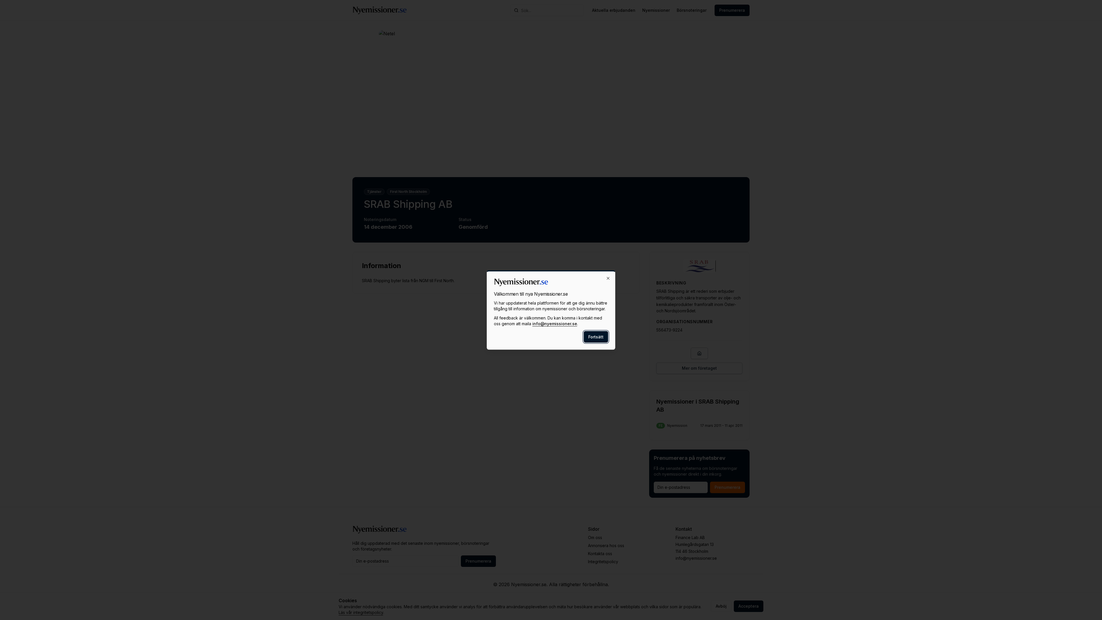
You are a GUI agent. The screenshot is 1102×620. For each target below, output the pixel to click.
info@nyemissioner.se (554, 323)
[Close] (608, 278)
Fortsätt (596, 336)
